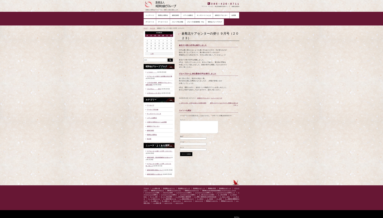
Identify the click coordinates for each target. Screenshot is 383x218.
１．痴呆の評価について (186, 199)
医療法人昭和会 (163, 15)
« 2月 (152, 53)
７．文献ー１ (155, 201)
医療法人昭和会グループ (161, 4)
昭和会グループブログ (215, 22)
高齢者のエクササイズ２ (192, 190)
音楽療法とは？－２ (184, 188)
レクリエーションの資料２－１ (204, 192)
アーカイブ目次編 (152, 109)
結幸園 (234, 15)
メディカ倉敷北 (188, 15)
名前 (182, 136)
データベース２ (163, 22)
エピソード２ (188, 201)
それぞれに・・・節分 (154, 89)
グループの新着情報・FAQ (195, 22)
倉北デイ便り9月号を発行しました (193, 45)
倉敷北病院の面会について (155, 170)
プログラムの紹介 (168, 192)
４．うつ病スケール (154, 199)
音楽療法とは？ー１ (169, 188)
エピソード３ (199, 201)
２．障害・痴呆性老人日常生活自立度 (205, 197)
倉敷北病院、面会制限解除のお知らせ (159, 157)
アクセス (146, 188)
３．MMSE (210, 199)
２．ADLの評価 (222, 194)
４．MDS (219, 199)
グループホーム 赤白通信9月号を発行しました (197, 74)
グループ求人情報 (177, 22)
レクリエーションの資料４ (169, 194)
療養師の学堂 (212, 188)
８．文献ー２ (166, 201)
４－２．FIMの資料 (166, 197)
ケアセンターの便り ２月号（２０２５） (160, 151)
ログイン (236, 217)
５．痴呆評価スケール (169, 199)
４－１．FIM (153, 197)
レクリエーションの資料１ (184, 192)
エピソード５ (168, 203)
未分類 (149, 139)
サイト (182, 147)
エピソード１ (177, 201)
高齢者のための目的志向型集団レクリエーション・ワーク (219, 190)
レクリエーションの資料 (152, 192)
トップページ (150, 15)
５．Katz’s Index (225, 197)
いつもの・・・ (152, 72)
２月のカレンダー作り (154, 93)
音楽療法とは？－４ (225, 188)
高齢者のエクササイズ (157, 190)
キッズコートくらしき (204, 15)
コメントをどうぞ (216, 98)
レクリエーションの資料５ (188, 194)
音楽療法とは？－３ (199, 188)
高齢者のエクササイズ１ (174, 190)
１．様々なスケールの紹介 (206, 194)
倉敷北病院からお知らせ (154, 174)
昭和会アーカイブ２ (227, 201)
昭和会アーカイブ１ (212, 201)
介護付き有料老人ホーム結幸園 (157, 122)
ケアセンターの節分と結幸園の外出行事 (159, 76)
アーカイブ (150, 105)
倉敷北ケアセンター (221, 15)
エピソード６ (179, 203)
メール (182, 142)
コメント (183, 119)
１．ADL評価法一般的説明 (183, 197)
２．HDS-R (200, 199)
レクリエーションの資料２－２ (226, 192)
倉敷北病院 (175, 15)
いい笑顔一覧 (156, 188)
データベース (150, 22)
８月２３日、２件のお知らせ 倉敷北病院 (192, 103)
